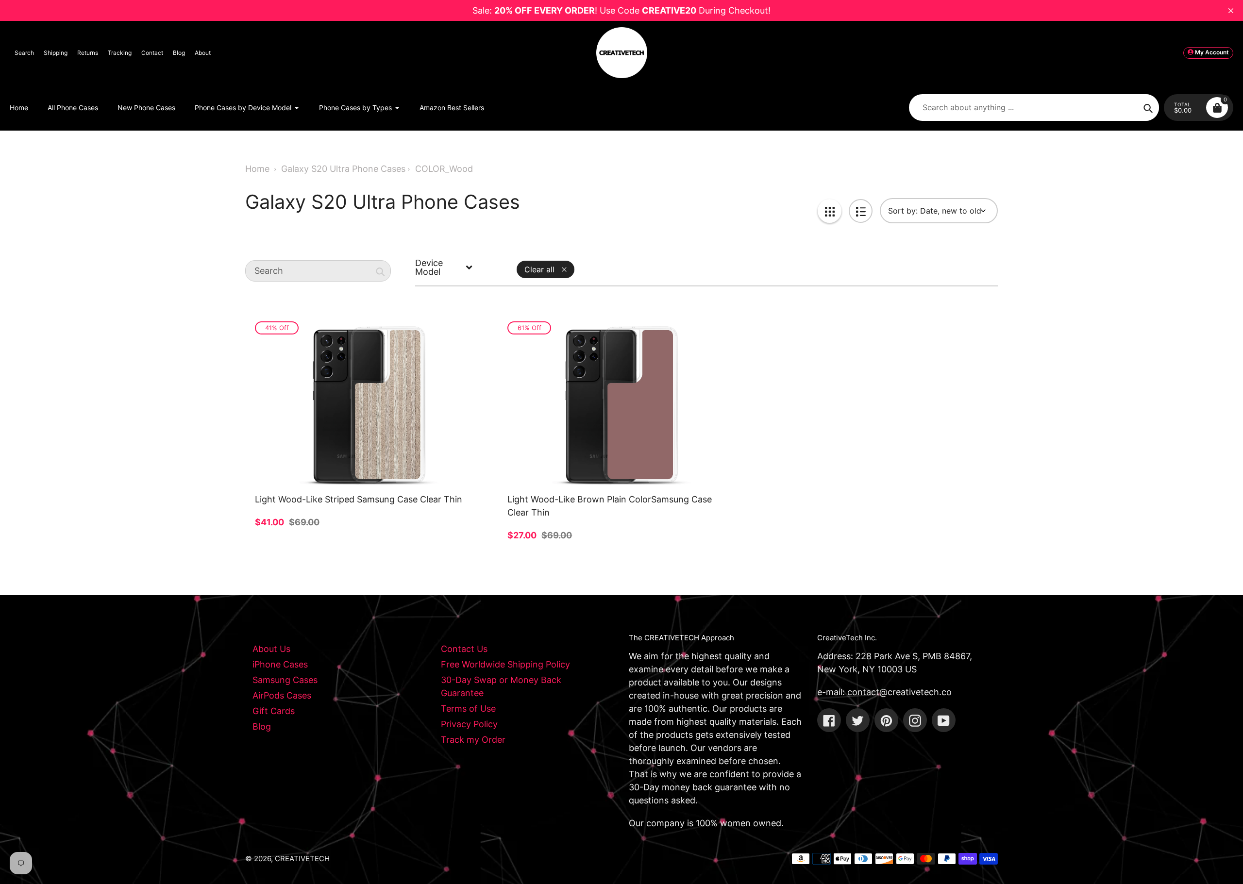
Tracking (120, 52)
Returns (87, 52)
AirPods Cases (281, 695)
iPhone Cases (280, 664)
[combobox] (318, 271)
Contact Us (464, 649)
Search (24, 52)
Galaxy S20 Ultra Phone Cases (343, 169)
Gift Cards (273, 711)
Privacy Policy (469, 724)
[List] (861, 211)
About (203, 52)
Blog (179, 52)
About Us (271, 649)
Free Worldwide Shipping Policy (505, 664)
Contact (152, 52)
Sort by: (903, 211)
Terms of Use (468, 708)
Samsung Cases (285, 680)
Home (257, 169)
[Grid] (829, 211)
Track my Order (473, 739)
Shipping (55, 52)
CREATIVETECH (302, 858)
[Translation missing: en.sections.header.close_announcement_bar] (1231, 11)
